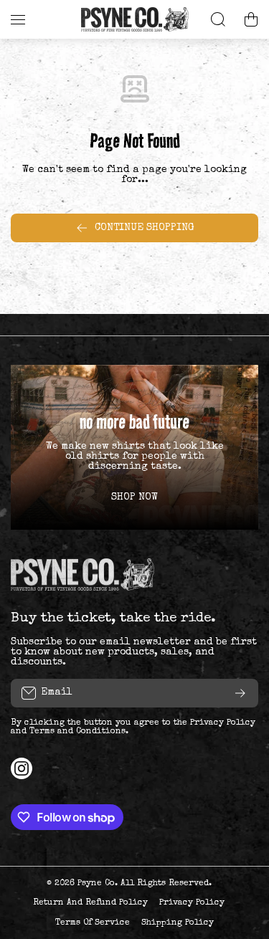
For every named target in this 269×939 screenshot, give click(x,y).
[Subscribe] (240, 693)
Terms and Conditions (77, 732)
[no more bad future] (134, 447)
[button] (251, 19)
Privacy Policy (222, 723)
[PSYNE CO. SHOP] (135, 19)
